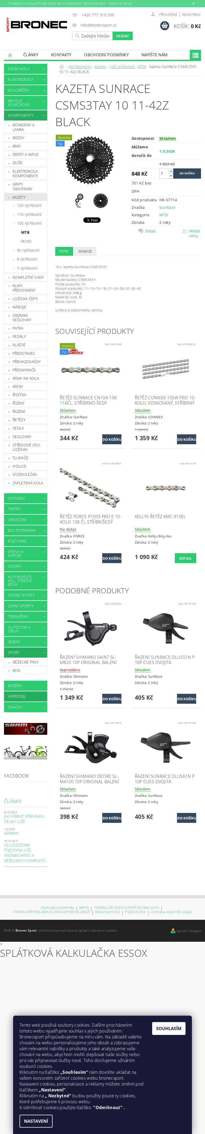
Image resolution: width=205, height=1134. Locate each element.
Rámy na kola (26, 378)
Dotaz (150, 231)
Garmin (11, 833)
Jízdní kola (19, 68)
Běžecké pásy (25, 662)
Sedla (18, 428)
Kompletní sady (28, 277)
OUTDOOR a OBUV (19, 629)
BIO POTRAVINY (22, 530)
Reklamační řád (107, 912)
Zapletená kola (28, 482)
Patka (18, 328)
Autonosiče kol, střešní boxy (20, 580)
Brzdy (18, 137)
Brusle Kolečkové (19, 102)
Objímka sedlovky (22, 318)
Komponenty (20, 115)
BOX (16, 670)
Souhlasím (169, 1028)
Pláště (19, 345)
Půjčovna (17, 541)
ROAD (26, 241)
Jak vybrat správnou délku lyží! (24, 819)
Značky (15, 707)
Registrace (191, 14)
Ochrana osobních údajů (171, 912)
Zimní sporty (20, 605)
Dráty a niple (25, 154)
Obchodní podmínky (106, 54)
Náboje (19, 307)
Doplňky (16, 498)
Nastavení (36, 1121)
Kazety (19, 197)
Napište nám (154, 54)
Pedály (19, 336)
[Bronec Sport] (37, 24)
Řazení (19, 411)
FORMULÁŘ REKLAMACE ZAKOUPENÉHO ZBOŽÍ (51, 912)
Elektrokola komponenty (25, 174)
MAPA (84, 908)
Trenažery (18, 616)
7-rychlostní (27, 268)
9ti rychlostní (28, 250)
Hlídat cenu (194, 233)
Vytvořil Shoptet (188, 931)
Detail (185, 558)
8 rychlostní (27, 259)
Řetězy (19, 419)
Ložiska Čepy (25, 298)
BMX (17, 146)
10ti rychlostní (29, 223)
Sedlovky (22, 436)
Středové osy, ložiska (27, 447)
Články (30, 54)
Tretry (14, 508)
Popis (64, 251)
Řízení (18, 403)
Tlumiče (20, 457)
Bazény (15, 685)
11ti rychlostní (29, 214)
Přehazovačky (27, 361)
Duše (17, 162)
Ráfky (18, 386)
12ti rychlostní (29, 205)
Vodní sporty (21, 595)
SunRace (167, 207)
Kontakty (61, 54)
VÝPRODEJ (17, 696)
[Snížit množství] (170, 175)
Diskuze (85, 251)
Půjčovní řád (135, 912)
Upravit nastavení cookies (97, 930)
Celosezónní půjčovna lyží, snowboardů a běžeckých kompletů (25, 852)
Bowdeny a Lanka (23, 127)
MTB (25, 232)
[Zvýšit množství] (170, 171)
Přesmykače (24, 369)
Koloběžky (18, 90)
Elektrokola (20, 79)
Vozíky (14, 566)
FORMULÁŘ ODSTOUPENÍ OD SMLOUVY (126, 908)
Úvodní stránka (10, 54)
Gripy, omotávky (23, 186)
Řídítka (19, 394)
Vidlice (19, 466)
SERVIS (14, 641)
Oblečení (17, 519)
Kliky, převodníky (24, 288)
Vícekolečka (25, 474)
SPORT (14, 652)
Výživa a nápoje (15, 553)
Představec (24, 353)
